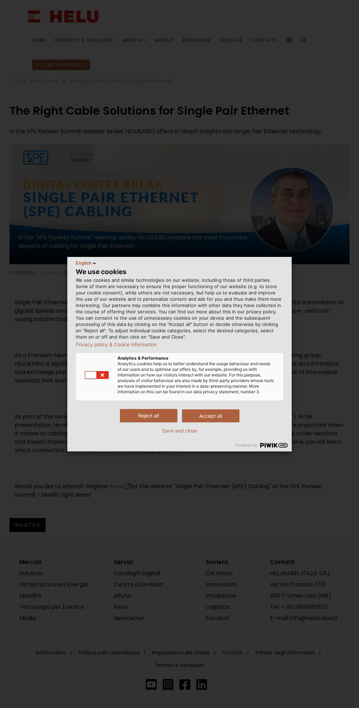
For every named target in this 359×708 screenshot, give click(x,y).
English (84, 263)
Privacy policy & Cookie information (116, 344)
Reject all (148, 415)
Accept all (210, 416)
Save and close (179, 431)
